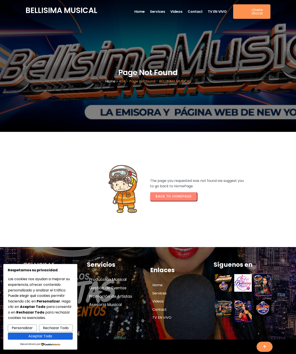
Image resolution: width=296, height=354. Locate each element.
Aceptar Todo (40, 336)
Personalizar (22, 327)
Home (110, 81)
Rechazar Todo (56, 327)
